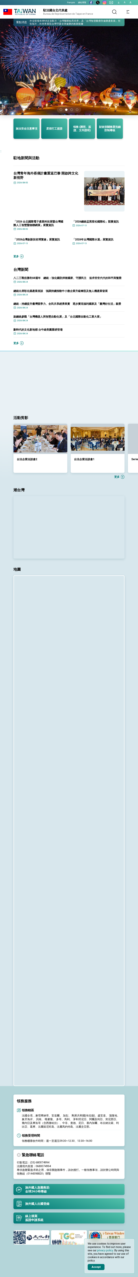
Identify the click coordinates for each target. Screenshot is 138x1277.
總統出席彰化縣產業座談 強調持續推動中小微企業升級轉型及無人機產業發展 (60, 291)
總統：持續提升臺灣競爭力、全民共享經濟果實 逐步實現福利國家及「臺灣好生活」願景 (67, 303)
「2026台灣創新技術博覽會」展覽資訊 (36, 239)
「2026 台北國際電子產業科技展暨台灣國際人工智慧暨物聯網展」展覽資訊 (38, 223)
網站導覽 (82, 2)
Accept (96, 1267)
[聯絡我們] (111, 2)
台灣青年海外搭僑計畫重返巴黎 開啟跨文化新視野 (45, 175)
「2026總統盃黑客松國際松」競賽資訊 (95, 221)
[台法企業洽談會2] (40, 439)
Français (71, 2)
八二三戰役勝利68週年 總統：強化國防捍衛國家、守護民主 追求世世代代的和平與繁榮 (67, 278)
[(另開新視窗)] (91, 2)
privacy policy (105, 1250)
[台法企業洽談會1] (98, 439)
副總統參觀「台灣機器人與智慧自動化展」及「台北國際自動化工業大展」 (57, 316)
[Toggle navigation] (128, 12)
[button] (18, 22)
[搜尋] (114, 12)
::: (1, 151)
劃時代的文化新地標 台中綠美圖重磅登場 (38, 329)
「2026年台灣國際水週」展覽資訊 (92, 239)
